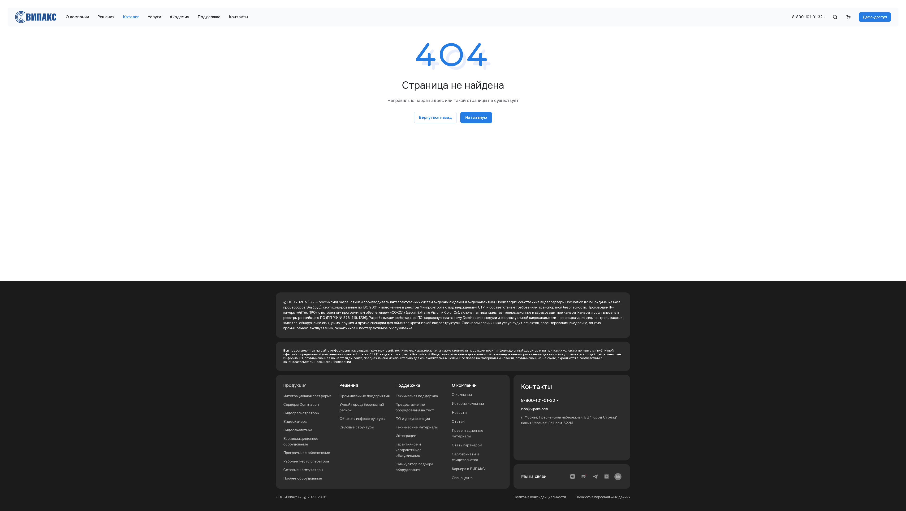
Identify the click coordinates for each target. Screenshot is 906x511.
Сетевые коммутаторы (303, 469)
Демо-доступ (875, 17)
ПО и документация (413, 418)
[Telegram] (595, 476)
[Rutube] (584, 476)
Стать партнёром (467, 445)
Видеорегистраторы (301, 413)
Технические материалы (417, 427)
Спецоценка (462, 478)
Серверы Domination (301, 404)
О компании (464, 385)
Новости (459, 412)
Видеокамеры (295, 421)
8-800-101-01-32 (807, 16)
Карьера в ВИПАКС (468, 469)
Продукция (294, 385)
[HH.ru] (618, 476)
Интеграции (406, 435)
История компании (468, 403)
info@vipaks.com (534, 409)
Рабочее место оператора (306, 461)
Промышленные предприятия (365, 396)
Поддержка (408, 385)
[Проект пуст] (848, 17)
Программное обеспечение (306, 452)
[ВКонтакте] (572, 476)
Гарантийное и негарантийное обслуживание (409, 450)
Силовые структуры (357, 427)
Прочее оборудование (302, 478)
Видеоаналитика (297, 430)
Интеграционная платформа (307, 396)
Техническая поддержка (417, 396)
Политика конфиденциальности (540, 497)
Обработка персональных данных (602, 497)
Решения (349, 385)
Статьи (458, 421)
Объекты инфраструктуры (362, 418)
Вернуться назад (435, 117)
